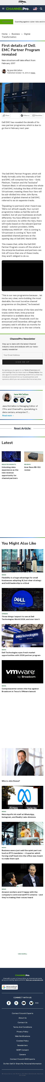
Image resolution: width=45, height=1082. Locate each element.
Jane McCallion (16, 70)
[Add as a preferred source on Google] (10, 987)
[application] (22, 274)
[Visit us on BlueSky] (30, 1003)
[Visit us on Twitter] (16, 1003)
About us (23, 1018)
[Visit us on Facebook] (9, 1003)
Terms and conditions (22, 1027)
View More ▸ (22, 954)
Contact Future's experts (22, 1013)
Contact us (22, 1022)
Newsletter (38, 115)
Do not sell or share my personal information (22, 1063)
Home (5, 34)
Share (7, 115)
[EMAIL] (29, 400)
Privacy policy (22, 1031)
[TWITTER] (16, 400)
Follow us (26, 115)
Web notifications (22, 1036)
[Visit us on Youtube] (24, 1003)
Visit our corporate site (34, 980)
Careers (22, 1054)
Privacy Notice (34, 372)
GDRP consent (22, 1050)
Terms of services (30, 370)
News (33, 73)
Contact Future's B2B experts (22, 1059)
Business (16, 34)
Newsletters (22, 1045)
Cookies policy (22, 1041)
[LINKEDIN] (22, 400)
